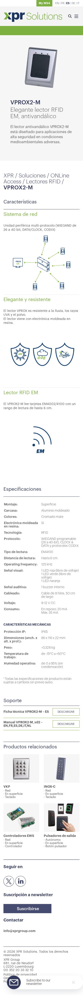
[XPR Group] (32, 17)
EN (57, 3)
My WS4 (44, 3)
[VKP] (21, 768)
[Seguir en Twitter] (9, 881)
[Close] (73, 982)
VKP (6, 786)
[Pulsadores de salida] (62, 817)
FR (62, 3)
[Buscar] (70, 16)
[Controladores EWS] (21, 817)
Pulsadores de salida (60, 835)
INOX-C (49, 786)
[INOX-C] (62, 768)
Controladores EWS (18, 835)
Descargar (66, 711)
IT (78, 3)
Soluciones (32, 175)
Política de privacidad (20, 974)
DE (73, 3)
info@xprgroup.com (19, 930)
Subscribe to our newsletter (38, 982)
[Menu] (76, 16)
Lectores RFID (43, 181)
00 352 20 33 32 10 (18, 970)
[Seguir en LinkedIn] (20, 881)
